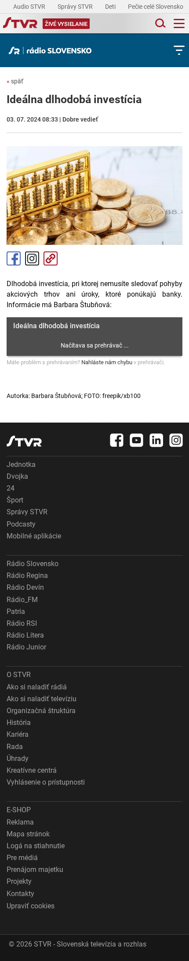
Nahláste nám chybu (106, 362)
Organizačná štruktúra (41, 710)
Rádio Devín (25, 587)
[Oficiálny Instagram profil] (176, 440)
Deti (111, 6)
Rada (15, 746)
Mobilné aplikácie (34, 536)
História (19, 722)
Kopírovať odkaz (51, 258)
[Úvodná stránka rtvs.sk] (20, 24)
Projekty (19, 881)
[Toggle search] (159, 23)
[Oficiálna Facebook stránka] (117, 440)
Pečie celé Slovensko (156, 6)
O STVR (19, 675)
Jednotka (21, 464)
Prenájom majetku (35, 869)
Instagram (32, 258)
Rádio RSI (22, 623)
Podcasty (21, 524)
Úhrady (18, 758)
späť (15, 81)
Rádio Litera (25, 635)
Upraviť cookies (31, 906)
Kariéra (18, 734)
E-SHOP (19, 810)
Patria (16, 611)
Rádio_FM (22, 599)
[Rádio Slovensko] (52, 50)
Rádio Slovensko (32, 563)
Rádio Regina (27, 575)
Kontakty (20, 893)
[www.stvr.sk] (24, 441)
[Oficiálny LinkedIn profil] (156, 440)
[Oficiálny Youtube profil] (136, 440)
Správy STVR (76, 6)
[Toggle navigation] (179, 23)
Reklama (20, 822)
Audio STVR (30, 6)
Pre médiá (22, 857)
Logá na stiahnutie (36, 846)
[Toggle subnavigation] (179, 50)
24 (11, 488)
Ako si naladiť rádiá (37, 687)
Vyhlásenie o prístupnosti (46, 782)
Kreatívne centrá (32, 770)
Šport (15, 500)
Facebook (14, 258)
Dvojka (17, 476)
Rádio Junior (26, 647)
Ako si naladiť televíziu (41, 699)
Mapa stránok (28, 834)
